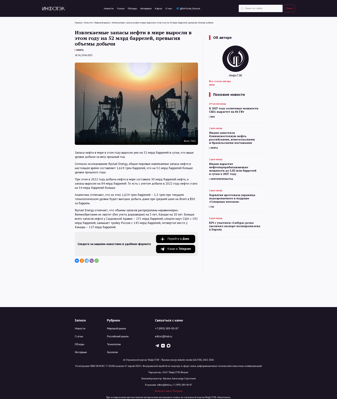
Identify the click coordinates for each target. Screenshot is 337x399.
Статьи (120, 8)
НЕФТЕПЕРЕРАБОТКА (221, 179)
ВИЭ (212, 116)
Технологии (114, 344)
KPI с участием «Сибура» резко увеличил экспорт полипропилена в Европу (234, 226)
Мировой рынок (116, 328)
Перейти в (178, 239)
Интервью (146, 8)
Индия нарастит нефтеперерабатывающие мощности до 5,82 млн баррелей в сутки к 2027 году (232, 169)
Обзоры (132, 8)
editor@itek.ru (163, 336)
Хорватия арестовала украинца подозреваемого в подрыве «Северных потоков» (232, 198)
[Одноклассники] (82, 261)
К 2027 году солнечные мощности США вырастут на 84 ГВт (233, 110)
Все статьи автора (220, 81)
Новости (109, 8)
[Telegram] (87, 261)
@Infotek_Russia (190, 8)
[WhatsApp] (96, 261)
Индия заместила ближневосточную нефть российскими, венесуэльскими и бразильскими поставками (232, 137)
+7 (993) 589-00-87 (167, 328)
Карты (158, 8)
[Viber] (92, 261)
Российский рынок (118, 336)
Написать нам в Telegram (168, 390)
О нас (169, 8)
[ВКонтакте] (77, 261)
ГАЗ (212, 206)
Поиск (289, 8)
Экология (112, 352)
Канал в (179, 249)
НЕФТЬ (80, 50)
